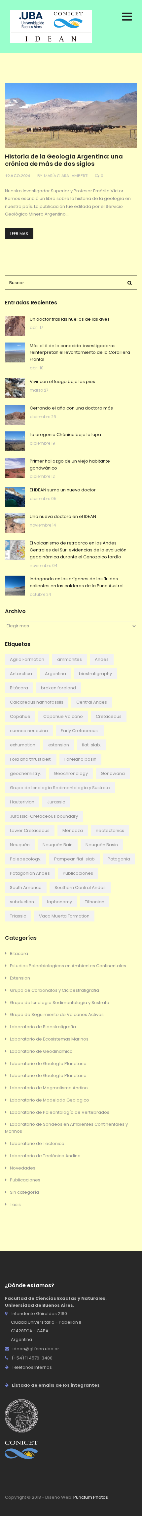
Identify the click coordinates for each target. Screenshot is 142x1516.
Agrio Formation (27, 659)
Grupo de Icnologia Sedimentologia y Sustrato (59, 1002)
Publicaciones (78, 873)
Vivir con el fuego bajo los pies (62, 381)
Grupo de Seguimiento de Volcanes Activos (57, 1014)
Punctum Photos (90, 1497)
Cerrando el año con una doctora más (71, 408)
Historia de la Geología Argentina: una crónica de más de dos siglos (64, 160)
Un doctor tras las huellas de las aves (70, 319)
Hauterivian (22, 802)
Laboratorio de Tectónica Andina (45, 1156)
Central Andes (91, 702)
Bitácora (19, 688)
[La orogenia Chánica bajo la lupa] (15, 441)
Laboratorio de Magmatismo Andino (49, 1088)
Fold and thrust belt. (31, 759)
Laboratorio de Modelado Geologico (49, 1100)
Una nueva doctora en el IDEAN (63, 516)
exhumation (22, 745)
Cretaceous (109, 716)
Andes (102, 659)
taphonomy (59, 902)
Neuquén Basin (102, 845)
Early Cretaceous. (80, 730)
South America (26, 887)
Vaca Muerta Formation (64, 916)
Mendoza (72, 830)
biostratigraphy (95, 673)
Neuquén (20, 845)
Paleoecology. (25, 859)
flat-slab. (91, 745)
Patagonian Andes (30, 873)
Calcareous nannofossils (36, 702)
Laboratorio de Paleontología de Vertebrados (59, 1112)
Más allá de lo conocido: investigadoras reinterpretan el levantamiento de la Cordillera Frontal (80, 353)
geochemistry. (25, 773)
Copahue (20, 716)
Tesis (15, 1204)
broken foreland (58, 688)
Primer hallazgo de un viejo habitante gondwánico (70, 464)
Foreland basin (80, 759)
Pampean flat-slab (74, 859)
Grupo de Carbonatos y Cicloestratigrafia (54, 990)
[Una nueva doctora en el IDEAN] (15, 523)
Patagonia (119, 859)
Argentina (55, 673)
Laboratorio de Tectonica (37, 1143)
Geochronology (71, 773)
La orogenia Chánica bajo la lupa (65, 434)
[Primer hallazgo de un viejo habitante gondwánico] (15, 468)
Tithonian (94, 902)
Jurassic (56, 802)
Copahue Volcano (63, 716)
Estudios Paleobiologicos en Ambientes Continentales (68, 966)
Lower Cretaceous (30, 830)
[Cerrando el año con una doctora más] (15, 415)
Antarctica (21, 673)
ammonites (69, 659)
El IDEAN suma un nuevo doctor (63, 490)
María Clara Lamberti (66, 175)
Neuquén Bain (58, 845)
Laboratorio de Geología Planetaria (48, 1063)
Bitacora (19, 953)
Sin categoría (24, 1192)
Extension (20, 978)
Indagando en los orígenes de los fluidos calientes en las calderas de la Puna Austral (77, 582)
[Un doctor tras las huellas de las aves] (15, 326)
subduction (22, 902)
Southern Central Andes (80, 887)
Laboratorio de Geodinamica (41, 1051)
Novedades (22, 1168)
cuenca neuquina (29, 730)
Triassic (18, 916)
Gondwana (113, 773)
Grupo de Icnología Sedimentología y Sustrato (60, 788)
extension (58, 745)
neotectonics (110, 830)
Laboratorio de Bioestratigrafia (43, 1027)
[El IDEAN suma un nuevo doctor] (15, 497)
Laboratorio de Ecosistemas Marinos (49, 1039)
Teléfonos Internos (32, 1367)
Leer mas (19, 233)
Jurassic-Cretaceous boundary (44, 816)
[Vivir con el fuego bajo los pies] (15, 388)
